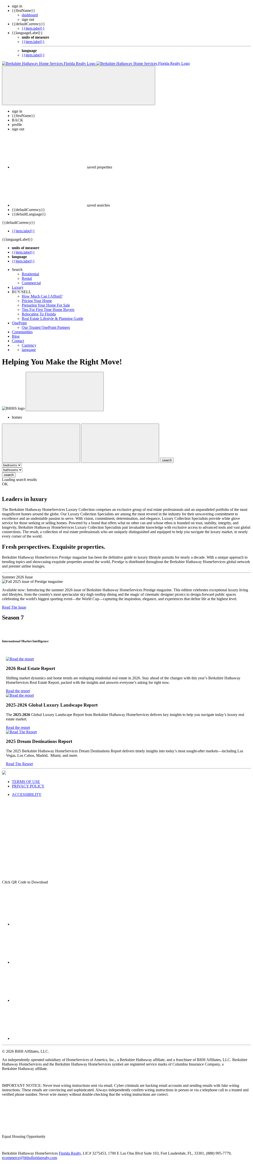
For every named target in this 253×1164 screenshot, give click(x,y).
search (9, 475)
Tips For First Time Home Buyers (48, 310)
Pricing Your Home (37, 301)
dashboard (30, 15)
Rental (27, 278)
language (29, 350)
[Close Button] (41, 443)
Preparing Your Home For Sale (46, 305)
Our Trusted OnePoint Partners (46, 327)
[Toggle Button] (78, 85)
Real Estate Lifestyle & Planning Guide (52, 318)
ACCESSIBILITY (27, 794)
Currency (29, 345)
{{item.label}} (33, 28)
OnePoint (19, 323)
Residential (30, 274)
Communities (22, 332)
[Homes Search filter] (120, 443)
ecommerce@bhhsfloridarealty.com (29, 1158)
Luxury (17, 287)
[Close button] (65, 391)
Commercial (31, 283)
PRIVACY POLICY (28, 786)
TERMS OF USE (26, 782)
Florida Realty (70, 1153)
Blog (16, 336)
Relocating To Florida (39, 314)
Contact (18, 341)
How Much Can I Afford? (42, 296)
